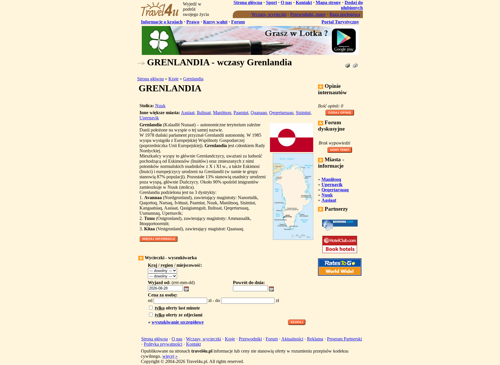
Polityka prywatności (163, 344)
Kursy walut (215, 21)
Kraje (173, 78)
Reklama (315, 338)
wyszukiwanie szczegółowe (178, 322)
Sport (271, 2)
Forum (238, 21)
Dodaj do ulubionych (352, 5)
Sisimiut (303, 112)
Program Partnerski (344, 338)
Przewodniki (250, 338)
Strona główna (248, 2)
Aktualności (292, 338)
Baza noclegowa (345, 14)
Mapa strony (328, 2)
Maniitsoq (222, 112)
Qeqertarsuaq (281, 112)
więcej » (170, 356)
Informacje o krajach (162, 21)
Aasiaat (187, 112)
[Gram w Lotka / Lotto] (250, 53)
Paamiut (241, 112)
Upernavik (149, 117)
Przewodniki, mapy (308, 14)
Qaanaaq (259, 112)
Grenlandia (193, 78)
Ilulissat (204, 112)
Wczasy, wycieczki (268, 14)
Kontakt (304, 2)
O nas (286, 2)
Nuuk (160, 105)
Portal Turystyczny (340, 21)
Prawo (192, 21)
